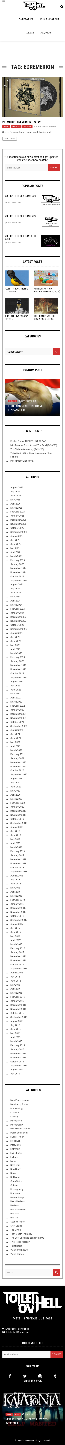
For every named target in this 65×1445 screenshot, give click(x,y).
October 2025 (17, 528)
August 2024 (16, 584)
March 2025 (16, 556)
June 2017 (15, 932)
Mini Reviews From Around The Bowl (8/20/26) (33, 445)
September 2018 (18, 871)
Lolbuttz (14, 1157)
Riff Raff (14, 1213)
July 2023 (15, 637)
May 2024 (15, 596)
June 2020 (15, 786)
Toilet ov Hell (29, 1440)
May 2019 (15, 839)
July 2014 (15, 1073)
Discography (16, 1124)
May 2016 (15, 985)
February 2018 (17, 900)
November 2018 (18, 863)
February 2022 (17, 706)
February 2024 (17, 609)
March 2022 (16, 701)
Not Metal (15, 1177)
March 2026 (16, 508)
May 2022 (15, 693)
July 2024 (15, 588)
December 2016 (18, 956)
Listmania (15, 1149)
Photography (16, 1189)
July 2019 (15, 831)
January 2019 (17, 855)
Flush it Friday (17, 1137)
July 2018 (15, 879)
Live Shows (16, 1153)
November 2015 (18, 1009)
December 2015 (18, 1005)
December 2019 (18, 811)
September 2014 (18, 1065)
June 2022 (15, 689)
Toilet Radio (16, 1246)
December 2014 (18, 1053)
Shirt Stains (16, 1226)
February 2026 (17, 511)
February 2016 (17, 997)
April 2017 (15, 940)
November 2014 (18, 1057)
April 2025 (15, 552)
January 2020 (17, 807)
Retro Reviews (17, 1201)
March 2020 (16, 799)
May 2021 (15, 742)
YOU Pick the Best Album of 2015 (20, 196)
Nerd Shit (15, 1165)
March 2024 (16, 605)
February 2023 (17, 657)
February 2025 (17, 560)
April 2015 (15, 1037)
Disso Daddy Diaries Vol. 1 (23, 461)
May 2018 (15, 887)
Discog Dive (16, 1120)
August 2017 (16, 924)
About (30, 33)
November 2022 (18, 669)
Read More (9, 139)
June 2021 (15, 738)
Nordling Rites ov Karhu (46, 127)
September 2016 (18, 968)
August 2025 (16, 536)
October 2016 (17, 964)
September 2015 (18, 1017)
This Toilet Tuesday (20, 1242)
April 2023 (15, 649)
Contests (14, 1112)
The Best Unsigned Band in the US (27, 1238)
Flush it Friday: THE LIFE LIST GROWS (28, 441)
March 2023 (16, 653)
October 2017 (17, 916)
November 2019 (18, 815)
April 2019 (15, 843)
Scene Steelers (18, 1221)
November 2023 (18, 621)
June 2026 (15, 495)
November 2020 (18, 766)
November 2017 (18, 912)
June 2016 (15, 981)
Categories (26, 19)
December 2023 (18, 617)
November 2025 (18, 524)
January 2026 (17, 516)
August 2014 (16, 1069)
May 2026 (15, 499)
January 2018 (17, 904)
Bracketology (17, 1108)
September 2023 (18, 629)
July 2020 (15, 782)
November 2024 (18, 572)
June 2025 (15, 544)
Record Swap (17, 1197)
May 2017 (15, 936)
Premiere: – (21, 122)
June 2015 (15, 1029)
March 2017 (16, 944)
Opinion (12, 401)
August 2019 (16, 827)
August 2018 (16, 875)
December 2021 (18, 714)
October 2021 (17, 722)
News (13, 1173)
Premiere (27, 127)
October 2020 (17, 770)
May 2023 (15, 645)
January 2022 (17, 710)
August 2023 (16, 633)
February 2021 (17, 754)
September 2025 (18, 532)
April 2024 (15, 600)
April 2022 (15, 697)
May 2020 (15, 790)
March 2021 (16, 750)
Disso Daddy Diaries (20, 1128)
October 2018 (17, 867)
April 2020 (15, 795)
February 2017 (17, 948)
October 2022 (17, 673)
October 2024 (17, 576)
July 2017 (15, 928)
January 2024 (17, 613)
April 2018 (15, 892)
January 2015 (17, 1049)
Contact (46, 33)
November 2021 (18, 718)
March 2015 (16, 1041)
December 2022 (18, 665)
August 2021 (16, 730)
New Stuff (16, 127)
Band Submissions (19, 1100)
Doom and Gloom (19, 1132)
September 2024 (18, 580)
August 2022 (16, 681)
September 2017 (18, 920)
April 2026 (15, 503)
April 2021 (15, 746)
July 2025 (15, 540)
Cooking (14, 1116)
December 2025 (18, 520)
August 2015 (16, 1021)
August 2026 (16, 487)
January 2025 (17, 564)
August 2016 (16, 972)
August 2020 (16, 778)
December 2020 (18, 762)
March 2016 (16, 993)
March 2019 (16, 847)
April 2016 (15, 988)
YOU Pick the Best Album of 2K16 (20, 216)
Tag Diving (15, 1230)
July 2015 (15, 1025)
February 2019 (17, 851)
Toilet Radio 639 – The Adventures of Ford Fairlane (45, 319)
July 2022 (15, 685)
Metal (6, 127)
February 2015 (17, 1045)
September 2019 (18, 823)
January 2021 (17, 758)
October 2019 (17, 819)
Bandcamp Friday (19, 1104)
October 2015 (17, 1013)
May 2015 (15, 1033)
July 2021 (15, 734)
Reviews (14, 1205)
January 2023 (17, 661)
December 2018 (18, 859)
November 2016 (18, 960)
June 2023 (15, 641)
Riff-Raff (15, 1217)
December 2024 (18, 568)
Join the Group (49, 19)
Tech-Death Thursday (21, 1234)
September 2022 (18, 677)
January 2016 (17, 1001)
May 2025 (15, 548)
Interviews (15, 1145)
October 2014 (17, 1061)
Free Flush (15, 1141)
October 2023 (17, 625)
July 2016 (15, 976)
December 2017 (18, 908)
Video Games (17, 1254)
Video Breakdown (19, 1250)
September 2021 (18, 726)
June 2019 (15, 835)
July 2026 (15, 491)
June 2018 (15, 883)
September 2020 (18, 774)
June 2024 (15, 592)
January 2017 (17, 952)
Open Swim (16, 1181)
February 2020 (17, 803)
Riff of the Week (18, 1209)
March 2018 (16, 896)
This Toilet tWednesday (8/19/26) (27, 449)
